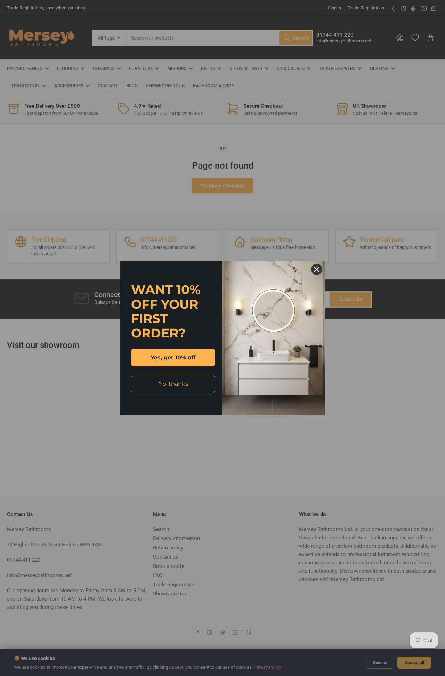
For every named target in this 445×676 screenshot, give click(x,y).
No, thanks (173, 384)
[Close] (316, 269)
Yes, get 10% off (173, 357)
